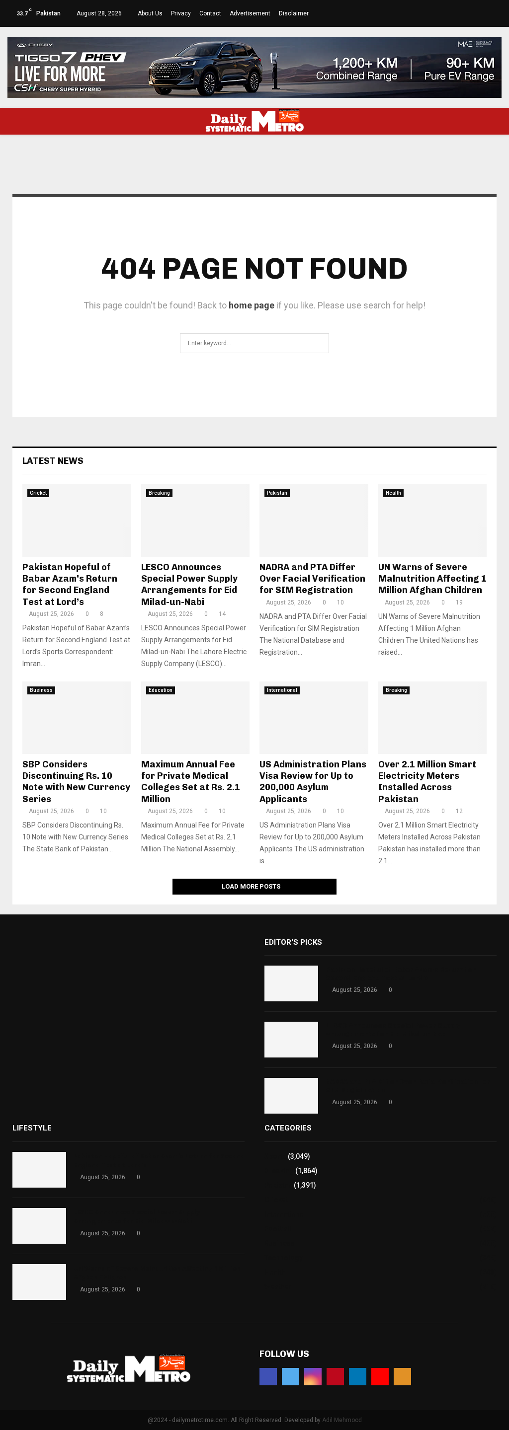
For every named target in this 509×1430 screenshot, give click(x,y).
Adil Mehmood (342, 1420)
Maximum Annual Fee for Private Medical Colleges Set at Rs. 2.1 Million (190, 782)
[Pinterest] (335, 1376)
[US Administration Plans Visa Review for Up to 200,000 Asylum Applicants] (313, 717)
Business (41, 690)
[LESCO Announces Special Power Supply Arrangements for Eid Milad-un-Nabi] (195, 520)
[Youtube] (380, 1376)
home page (251, 305)
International (282, 690)
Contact (210, 13)
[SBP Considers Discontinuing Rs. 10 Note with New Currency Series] (76, 717)
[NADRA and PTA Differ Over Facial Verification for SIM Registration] (313, 520)
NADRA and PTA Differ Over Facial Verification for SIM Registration (312, 579)
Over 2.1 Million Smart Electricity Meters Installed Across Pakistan (427, 782)
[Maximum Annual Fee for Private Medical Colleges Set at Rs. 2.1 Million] (195, 717)
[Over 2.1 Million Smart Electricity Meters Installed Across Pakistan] (432, 717)
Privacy (181, 13)
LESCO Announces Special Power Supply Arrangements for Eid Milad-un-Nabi (189, 584)
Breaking (159, 493)
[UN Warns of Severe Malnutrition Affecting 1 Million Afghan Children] (432, 520)
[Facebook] (268, 1376)
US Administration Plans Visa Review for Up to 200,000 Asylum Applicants (312, 782)
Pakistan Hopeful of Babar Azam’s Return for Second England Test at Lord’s (69, 584)
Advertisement (250, 13)
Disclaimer (294, 13)
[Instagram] (313, 1376)
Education (160, 690)
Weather (277, 1287)
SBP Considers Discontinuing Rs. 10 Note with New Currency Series (76, 782)
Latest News (53, 460)
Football (277, 1229)
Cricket (38, 493)
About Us (150, 13)
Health (393, 493)
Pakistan (277, 493)
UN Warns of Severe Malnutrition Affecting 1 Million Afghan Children (432, 579)
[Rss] (402, 1376)
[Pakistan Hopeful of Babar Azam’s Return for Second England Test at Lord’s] (76, 520)
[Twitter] (290, 1376)
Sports (275, 1156)
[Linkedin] (357, 1376)
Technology (283, 1258)
